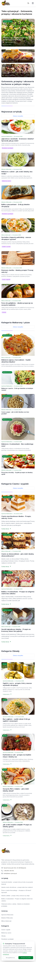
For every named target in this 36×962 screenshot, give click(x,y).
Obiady (4, 312)
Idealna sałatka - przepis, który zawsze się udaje (15, 895)
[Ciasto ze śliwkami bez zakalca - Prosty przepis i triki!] (18, 56)
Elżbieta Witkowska (6, 169)
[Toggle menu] (33, 3)
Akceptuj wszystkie (26, 957)
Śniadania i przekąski (7, 148)
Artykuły (4, 878)
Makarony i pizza (6, 181)
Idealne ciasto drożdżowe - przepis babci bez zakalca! (17, 887)
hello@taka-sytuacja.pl (10, 873)
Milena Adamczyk (5, 235)
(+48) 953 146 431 (9, 870)
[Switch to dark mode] (28, 3)
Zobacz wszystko (18, 116)
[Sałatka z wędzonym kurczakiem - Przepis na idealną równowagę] (18, 70)
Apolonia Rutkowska (6, 136)
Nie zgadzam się (10, 957)
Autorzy (4, 911)
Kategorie (5, 926)
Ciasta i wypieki (7, 51)
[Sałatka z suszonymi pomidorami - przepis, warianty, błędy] (18, 33)
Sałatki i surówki (7, 21)
